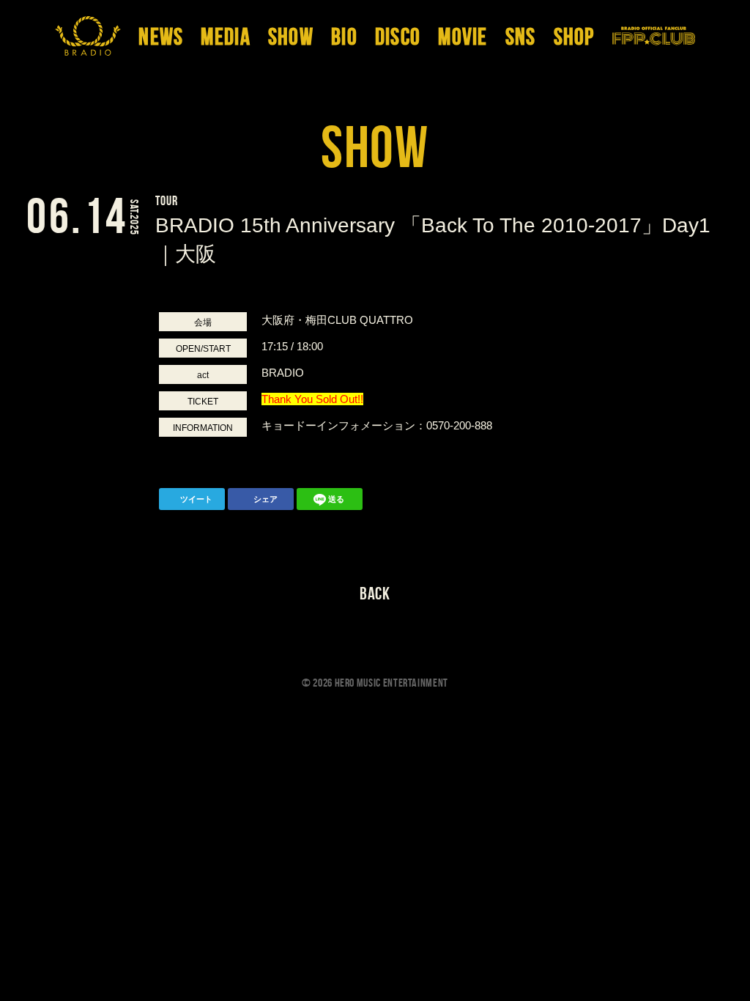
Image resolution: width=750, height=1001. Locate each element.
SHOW (290, 38)
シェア (265, 499)
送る (336, 499)
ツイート (196, 499)
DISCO (397, 38)
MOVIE (462, 38)
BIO (344, 38)
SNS (520, 38)
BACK (375, 593)
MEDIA (225, 38)
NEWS (160, 38)
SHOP (574, 38)
